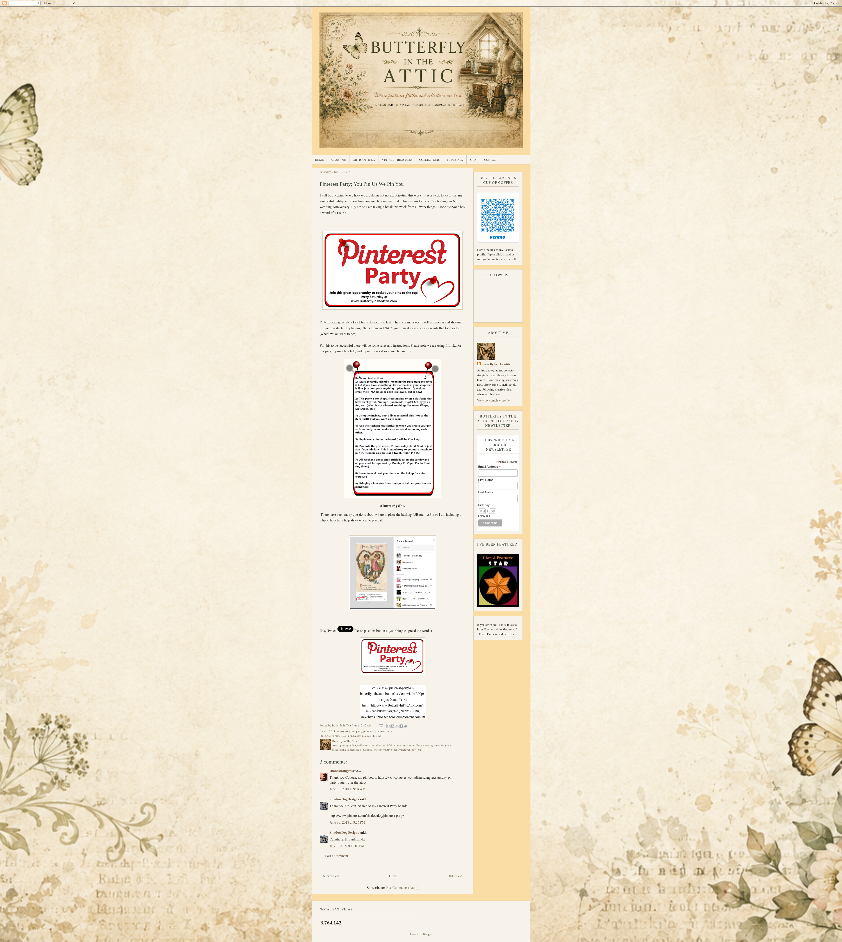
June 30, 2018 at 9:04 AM (348, 789)
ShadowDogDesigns (344, 798)
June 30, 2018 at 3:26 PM (347, 822)
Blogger (427, 934)
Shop (473, 160)
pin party (356, 731)
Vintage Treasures (397, 160)
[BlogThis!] (393, 726)
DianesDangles (340, 770)
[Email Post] (381, 725)
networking (343, 731)
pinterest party (383, 731)
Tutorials (454, 160)
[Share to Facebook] (401, 726)
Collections (429, 160)
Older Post (455, 876)
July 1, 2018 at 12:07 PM (347, 845)
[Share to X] (397, 726)
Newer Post (331, 876)
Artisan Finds (364, 160)
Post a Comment (336, 855)
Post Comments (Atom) (402, 887)
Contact (491, 160)
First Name (486, 480)
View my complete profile (493, 400)
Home (319, 160)
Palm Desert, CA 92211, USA (364, 736)
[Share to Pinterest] (405, 726)
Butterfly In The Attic (496, 364)
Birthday (484, 505)
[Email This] (388, 726)
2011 (332, 731)
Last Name (485, 492)
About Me (338, 160)
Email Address (489, 467)
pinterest (368, 731)
